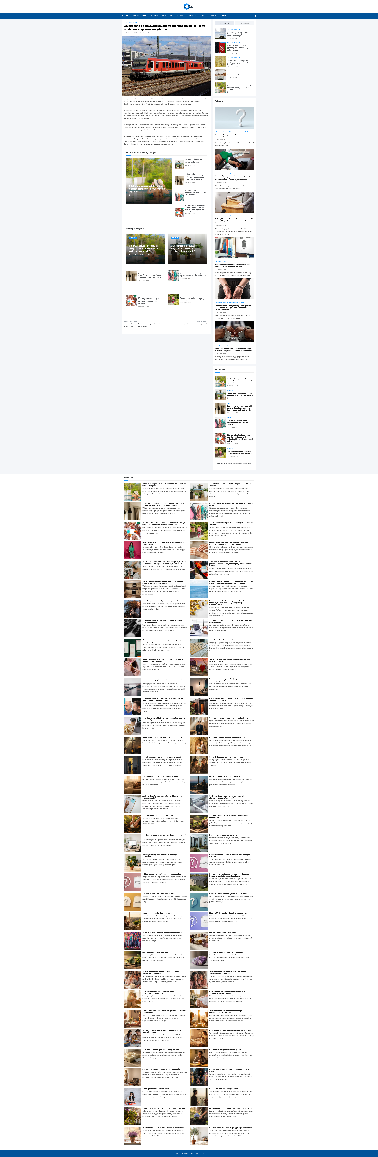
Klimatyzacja (221, 463)
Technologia (191, 16)
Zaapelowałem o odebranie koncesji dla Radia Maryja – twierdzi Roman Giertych (233, 265)
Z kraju (229, 173)
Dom (127, 16)
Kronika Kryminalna (220, 302)
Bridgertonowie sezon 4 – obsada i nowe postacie (162, 874)
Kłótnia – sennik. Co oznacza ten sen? (224, 776)
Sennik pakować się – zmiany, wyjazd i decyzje (161, 1069)
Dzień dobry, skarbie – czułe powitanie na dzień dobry (231, 1030)
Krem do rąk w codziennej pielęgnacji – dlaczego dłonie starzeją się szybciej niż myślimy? (228, 543)
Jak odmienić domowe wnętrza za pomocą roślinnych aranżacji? (193, 161)
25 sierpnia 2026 (186, 302)
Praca (172, 16)
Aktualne (246, 23)
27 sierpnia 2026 (190, 165)
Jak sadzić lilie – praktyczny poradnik (157, 815)
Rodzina (180, 16)
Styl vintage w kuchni (235, 75)
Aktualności (128, 22)
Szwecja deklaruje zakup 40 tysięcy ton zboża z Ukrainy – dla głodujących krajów (239, 62)
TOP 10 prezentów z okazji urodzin (156, 1089)
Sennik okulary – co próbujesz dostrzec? (225, 1089)
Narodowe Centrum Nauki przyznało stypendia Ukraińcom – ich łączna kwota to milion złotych (144, 325)
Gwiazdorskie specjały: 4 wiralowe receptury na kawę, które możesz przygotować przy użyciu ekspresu (164, 563)
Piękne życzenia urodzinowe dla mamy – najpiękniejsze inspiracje (158, 992)
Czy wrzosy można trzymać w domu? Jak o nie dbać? (163, 1128)
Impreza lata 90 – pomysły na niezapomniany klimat (163, 933)
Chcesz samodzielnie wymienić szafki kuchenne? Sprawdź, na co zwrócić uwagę (162, 582)
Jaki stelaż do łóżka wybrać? (221, 640)
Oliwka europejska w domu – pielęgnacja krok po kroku (231, 1128)
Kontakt (224, 16)
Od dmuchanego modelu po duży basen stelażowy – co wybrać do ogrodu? (147, 189)
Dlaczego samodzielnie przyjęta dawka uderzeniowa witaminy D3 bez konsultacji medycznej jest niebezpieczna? (230, 603)
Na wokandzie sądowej (233, 302)
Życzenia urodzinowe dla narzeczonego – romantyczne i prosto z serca (226, 1012)
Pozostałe (213, 16)
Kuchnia (240, 72)
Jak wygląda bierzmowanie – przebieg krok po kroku (230, 718)
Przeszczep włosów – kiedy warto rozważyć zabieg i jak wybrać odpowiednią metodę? (163, 699)
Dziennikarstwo (233, 132)
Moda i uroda (153, 16)
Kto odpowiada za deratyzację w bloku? (225, 835)
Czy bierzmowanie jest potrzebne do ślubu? (227, 737)
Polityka (225, 216)
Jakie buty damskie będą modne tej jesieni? (160, 601)
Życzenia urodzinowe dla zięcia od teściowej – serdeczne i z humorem (161, 973)
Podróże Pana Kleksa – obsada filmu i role (158, 894)
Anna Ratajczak (144, 32)
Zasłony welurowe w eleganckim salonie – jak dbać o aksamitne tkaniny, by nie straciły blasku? (195, 176)
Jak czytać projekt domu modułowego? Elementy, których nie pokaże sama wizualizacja (229, 875)
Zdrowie (202, 16)
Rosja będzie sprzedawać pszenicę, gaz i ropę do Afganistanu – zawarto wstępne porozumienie (239, 48)
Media (247, 132)
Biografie (136, 16)
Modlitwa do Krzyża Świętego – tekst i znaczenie (162, 737)
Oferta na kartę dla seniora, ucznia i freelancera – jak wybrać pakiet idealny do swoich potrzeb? (195, 208)
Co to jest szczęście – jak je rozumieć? (157, 913)
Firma (144, 16)
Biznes (224, 173)
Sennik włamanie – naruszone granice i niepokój (161, 757)
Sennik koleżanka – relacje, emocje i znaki (226, 757)
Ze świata (136, 22)
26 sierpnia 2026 (190, 197)
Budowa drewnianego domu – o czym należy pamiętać (190, 324)
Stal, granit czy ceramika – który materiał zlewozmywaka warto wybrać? (226, 797)
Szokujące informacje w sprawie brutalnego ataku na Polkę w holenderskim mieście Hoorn (233, 350)
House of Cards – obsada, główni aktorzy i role (228, 894)
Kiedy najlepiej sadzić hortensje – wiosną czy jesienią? (231, 1108)
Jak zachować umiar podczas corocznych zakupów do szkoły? (192, 299)
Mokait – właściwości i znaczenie (222, 933)
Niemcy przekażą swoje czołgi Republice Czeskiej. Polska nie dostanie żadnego (238, 34)
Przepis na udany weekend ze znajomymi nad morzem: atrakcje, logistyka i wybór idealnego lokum (231, 582)
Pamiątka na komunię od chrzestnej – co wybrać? (162, 1050)
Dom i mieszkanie (232, 72)
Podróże (164, 16)
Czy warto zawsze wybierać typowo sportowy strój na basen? (195, 192)
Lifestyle (241, 132)
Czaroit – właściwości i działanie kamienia (226, 952)
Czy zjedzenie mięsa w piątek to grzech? (225, 1050)
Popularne (225, 23)
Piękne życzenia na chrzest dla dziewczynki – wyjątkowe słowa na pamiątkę (228, 992)
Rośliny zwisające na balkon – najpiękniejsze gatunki (163, 1108)
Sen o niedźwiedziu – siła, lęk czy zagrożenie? (160, 776)
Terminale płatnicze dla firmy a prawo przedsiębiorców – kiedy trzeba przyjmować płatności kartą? (231, 564)
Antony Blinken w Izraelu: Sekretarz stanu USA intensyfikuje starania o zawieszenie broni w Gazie (234, 221)
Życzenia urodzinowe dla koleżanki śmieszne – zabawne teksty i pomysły (228, 973)
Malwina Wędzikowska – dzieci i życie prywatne (228, 913)
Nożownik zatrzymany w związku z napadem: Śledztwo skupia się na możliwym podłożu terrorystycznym (233, 308)
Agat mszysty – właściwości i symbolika (158, 952)
